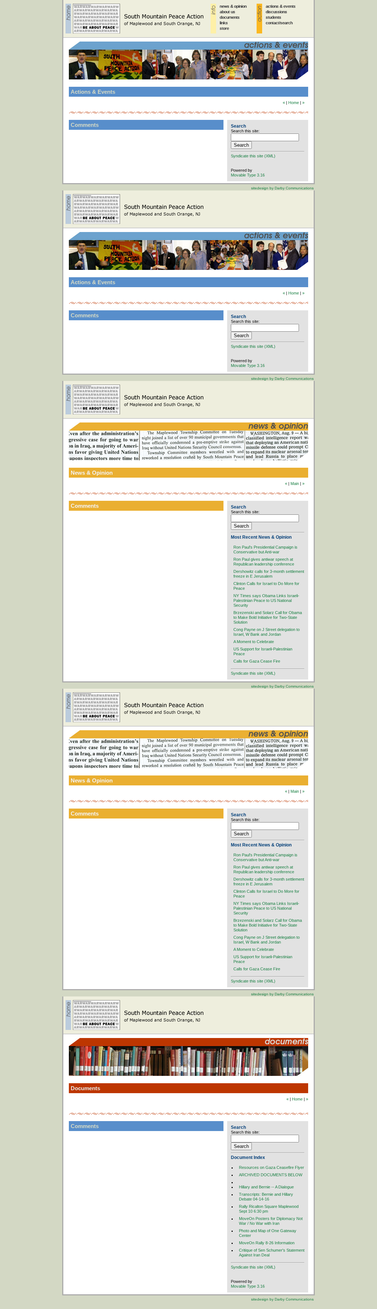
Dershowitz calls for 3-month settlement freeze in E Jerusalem (268, 573)
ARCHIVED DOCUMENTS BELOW (270, 1175)
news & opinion (233, 6)
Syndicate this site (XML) (253, 156)
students (273, 17)
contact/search (279, 23)
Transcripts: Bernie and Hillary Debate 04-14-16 (266, 1196)
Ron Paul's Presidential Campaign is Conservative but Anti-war (265, 549)
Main (294, 483)
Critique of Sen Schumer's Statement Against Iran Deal (271, 1252)
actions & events (281, 6)
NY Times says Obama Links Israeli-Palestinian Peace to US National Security (266, 600)
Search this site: (245, 131)
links (224, 23)
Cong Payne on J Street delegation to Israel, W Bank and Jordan (266, 631)
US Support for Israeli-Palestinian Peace (262, 651)
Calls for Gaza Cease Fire (256, 661)
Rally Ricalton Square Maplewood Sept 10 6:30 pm (269, 1208)
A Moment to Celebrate (253, 641)
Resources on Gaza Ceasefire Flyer (271, 1167)
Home (293, 102)
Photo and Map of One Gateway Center (267, 1233)
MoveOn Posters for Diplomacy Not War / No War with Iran (271, 1221)
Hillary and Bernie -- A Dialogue (266, 1187)
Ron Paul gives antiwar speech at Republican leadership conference (263, 561)
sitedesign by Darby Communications (282, 188)
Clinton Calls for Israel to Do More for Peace (266, 586)
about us (227, 12)
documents (230, 17)
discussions (276, 12)
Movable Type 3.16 (248, 175)
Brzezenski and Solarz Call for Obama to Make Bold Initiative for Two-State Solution (267, 617)
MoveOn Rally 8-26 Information (267, 1243)
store (224, 28)
